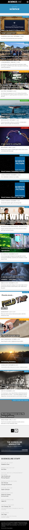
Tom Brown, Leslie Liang (7, 36)
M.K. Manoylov (4, 254)
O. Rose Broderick (5, 62)
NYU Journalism (9, 528)
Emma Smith (5, 496)
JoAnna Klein (4, 365)
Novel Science (24, 155)
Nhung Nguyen (5, 478)
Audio (26, 43)
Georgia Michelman (6, 484)
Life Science (25, 128)
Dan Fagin (4, 514)
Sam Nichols (4, 483)
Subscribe (25, 450)
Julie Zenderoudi (5, 476)
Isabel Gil (3, 501)
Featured (25, 17)
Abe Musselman (5, 120)
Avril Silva (3, 469)
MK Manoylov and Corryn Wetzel (9, 226)
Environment (24, 100)
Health (26, 234)
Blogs (26, 345)
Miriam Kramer (4, 420)
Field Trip (25, 292)
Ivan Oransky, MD (6, 506)
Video (26, 207)
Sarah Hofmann (5, 489)
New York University (12, 525)
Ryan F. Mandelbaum (6, 339)
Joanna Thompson (5, 175)
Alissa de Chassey (6, 494)
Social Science (24, 72)
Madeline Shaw (5, 464)
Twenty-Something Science (20, 400)
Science (14, 2)
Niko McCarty (4, 147)
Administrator (4, 312)
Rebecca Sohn (4, 283)
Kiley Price (3, 91)
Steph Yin (3, 391)
